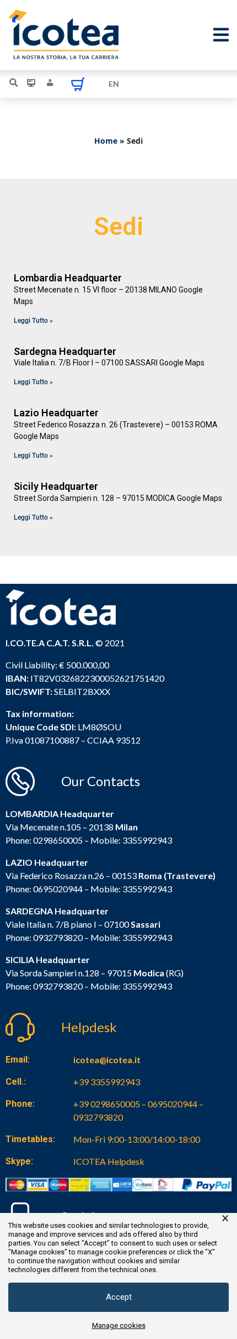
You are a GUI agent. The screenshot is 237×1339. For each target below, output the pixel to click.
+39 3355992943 (106, 1081)
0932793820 (58, 986)
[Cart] (78, 84)
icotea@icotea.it (107, 1059)
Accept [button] (119, 1297)
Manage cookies (119, 1325)
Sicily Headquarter (56, 486)
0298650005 (58, 840)
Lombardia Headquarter (68, 278)
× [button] (225, 1218)
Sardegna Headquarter (65, 351)
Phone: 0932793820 (44, 937)
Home (105, 140)
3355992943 (147, 840)
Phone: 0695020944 (44, 888)
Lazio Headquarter (56, 413)
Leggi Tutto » (33, 321)
